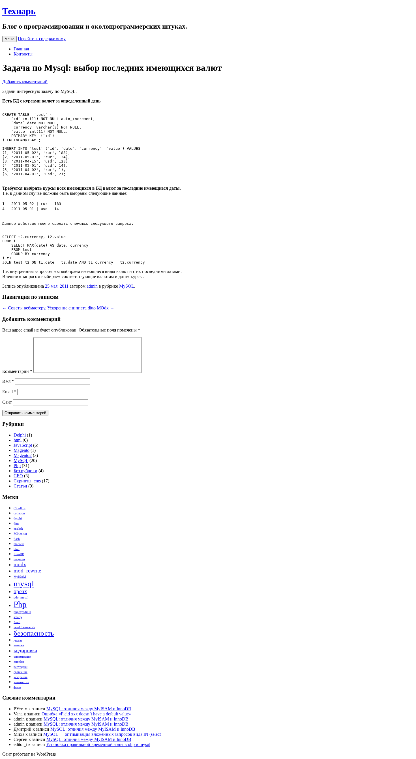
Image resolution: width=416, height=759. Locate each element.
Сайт (7, 402)
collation (19, 513)
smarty (18, 617)
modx (20, 564)
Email (9, 391)
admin (92, 286)
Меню (9, 39)
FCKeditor (20, 533)
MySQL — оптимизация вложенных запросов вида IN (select (102, 734)
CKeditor (19, 508)
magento (19, 559)
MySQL (126, 286)
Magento (21, 450)
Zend (17, 622)
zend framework (24, 627)
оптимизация (22, 656)
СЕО (18, 475)
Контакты (23, 54)
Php (17, 465)
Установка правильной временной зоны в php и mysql (98, 744)
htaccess (19, 544)
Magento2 (23, 455)
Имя (8, 381)
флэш (17, 687)
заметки (19, 645)
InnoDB (19, 554)
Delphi (20, 435)
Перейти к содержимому (42, 38)
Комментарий (17, 371)
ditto (17, 523)
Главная (21, 48)
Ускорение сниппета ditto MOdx (80, 307)
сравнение (20, 672)
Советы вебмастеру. (24, 307)
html (18, 440)
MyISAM (20, 576)
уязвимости (21, 682)
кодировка (25, 650)
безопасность (34, 633)
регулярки (20, 666)
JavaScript (23, 445)
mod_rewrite (27, 571)
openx (20, 591)
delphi (18, 518)
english (18, 528)
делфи (18, 640)
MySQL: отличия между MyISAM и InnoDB (88, 708)
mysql (24, 583)
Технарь (19, 11)
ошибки (19, 661)
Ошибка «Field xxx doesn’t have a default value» (86, 713)
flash (17, 538)
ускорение (20, 677)
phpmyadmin (22, 611)
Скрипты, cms (27, 480)
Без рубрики (25, 470)
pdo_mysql (21, 597)
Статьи (20, 486)
